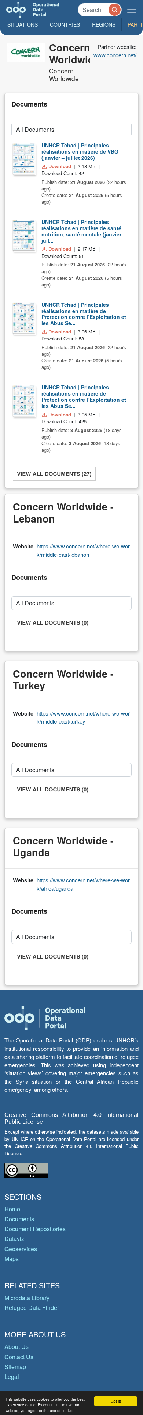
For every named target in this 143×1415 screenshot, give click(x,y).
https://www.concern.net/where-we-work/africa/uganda (83, 884)
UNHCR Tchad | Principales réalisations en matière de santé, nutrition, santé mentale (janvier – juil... (83, 231)
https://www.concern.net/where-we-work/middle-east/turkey (83, 717)
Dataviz (14, 1238)
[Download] (24, 158)
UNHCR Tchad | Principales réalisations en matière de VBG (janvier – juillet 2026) (79, 151)
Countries (65, 24)
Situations (22, 24)
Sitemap (15, 1366)
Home (12, 1209)
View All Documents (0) (52, 622)
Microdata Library (27, 1297)
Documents (19, 1219)
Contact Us (18, 1357)
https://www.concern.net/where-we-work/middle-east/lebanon (83, 550)
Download (60, 166)
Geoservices (20, 1249)
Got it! (116, 1401)
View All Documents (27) (54, 474)
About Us (16, 1346)
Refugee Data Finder (31, 1307)
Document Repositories (35, 1229)
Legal (11, 1376)
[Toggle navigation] (132, 9)
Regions (103, 24)
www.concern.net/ (115, 55)
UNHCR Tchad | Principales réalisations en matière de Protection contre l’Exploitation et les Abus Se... (83, 314)
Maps (11, 1258)
